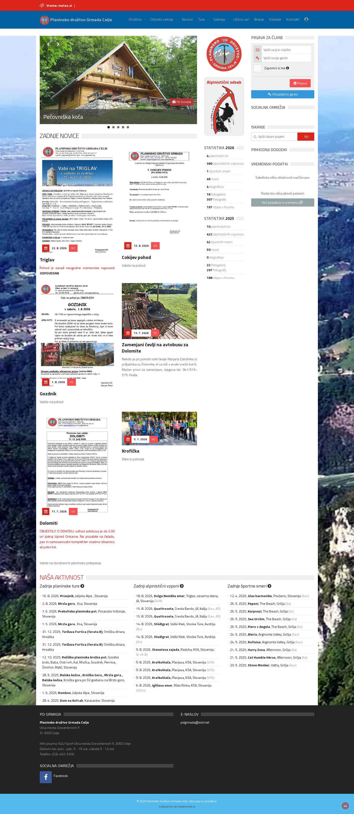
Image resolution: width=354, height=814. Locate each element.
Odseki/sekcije (161, 19)
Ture (201, 19)
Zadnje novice (59, 135)
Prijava (301, 83)
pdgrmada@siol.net (195, 722)
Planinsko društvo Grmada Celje (80, 19)
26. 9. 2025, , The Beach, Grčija (257, 603)
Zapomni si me (275, 67)
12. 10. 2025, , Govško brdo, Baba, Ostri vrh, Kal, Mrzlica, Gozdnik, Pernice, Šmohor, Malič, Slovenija (80, 662)
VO (73, 248)
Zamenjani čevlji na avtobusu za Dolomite (155, 347)
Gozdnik (48, 393)
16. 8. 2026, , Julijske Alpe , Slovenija (75, 595)
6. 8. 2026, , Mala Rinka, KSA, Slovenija (173, 685)
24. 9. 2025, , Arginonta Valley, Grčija (260, 634)
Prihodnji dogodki (269, 149)
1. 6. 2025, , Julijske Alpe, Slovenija (73, 692)
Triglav (47, 259)
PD (155, 333)
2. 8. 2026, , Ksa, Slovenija (69, 603)
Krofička (130, 450)
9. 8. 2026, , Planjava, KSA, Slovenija (171, 662)
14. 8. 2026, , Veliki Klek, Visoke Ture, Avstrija (175, 623)
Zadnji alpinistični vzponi (157, 586)
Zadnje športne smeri (248, 586)
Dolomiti (49, 523)
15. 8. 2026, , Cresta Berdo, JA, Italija (171, 608)
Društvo (135, 19)
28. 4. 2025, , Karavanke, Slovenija (78, 700)
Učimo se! (241, 19)
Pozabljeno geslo (285, 94)
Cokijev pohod (136, 257)
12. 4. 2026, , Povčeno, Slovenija (265, 595)
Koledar (275, 19)
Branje (259, 19)
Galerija (219, 19)
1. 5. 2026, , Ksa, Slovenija (69, 623)
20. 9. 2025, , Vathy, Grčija (259, 665)
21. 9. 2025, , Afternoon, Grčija (260, 649)
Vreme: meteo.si (59, 5)
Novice (187, 19)
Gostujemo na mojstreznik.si (177, 806)
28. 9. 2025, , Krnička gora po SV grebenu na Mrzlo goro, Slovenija (83, 680)
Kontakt (293, 19)
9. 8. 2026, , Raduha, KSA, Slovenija (175, 649)
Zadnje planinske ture (60, 586)
